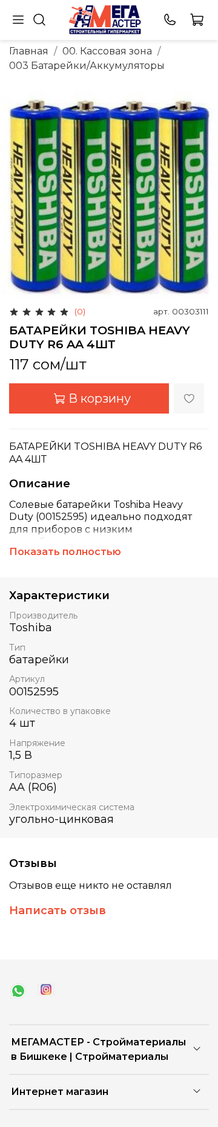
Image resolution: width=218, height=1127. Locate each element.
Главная (28, 51)
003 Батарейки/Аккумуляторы (87, 65)
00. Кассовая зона (107, 51)
